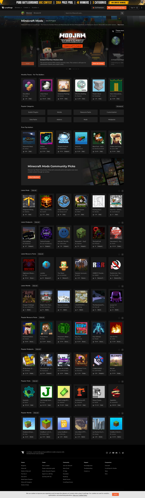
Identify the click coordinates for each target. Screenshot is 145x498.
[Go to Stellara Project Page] (46, 142)
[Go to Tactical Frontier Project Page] (46, 237)
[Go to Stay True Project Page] (81, 332)
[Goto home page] (7, 8)
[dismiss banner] (142, 3)
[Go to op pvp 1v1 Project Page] (116, 300)
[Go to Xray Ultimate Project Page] (98, 332)
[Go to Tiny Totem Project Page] (63, 269)
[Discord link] (116, 453)
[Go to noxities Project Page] (46, 269)
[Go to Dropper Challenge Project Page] (29, 300)
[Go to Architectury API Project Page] (81, 396)
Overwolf (107, 465)
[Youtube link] (113, 453)
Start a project (46, 465)
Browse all (120, 106)
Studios (34, 7)
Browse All (37, 13)
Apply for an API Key (47, 474)
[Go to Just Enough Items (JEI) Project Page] (46, 396)
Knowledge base (88, 465)
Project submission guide (48, 468)
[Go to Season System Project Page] (81, 205)
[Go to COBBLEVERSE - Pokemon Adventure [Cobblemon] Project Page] (98, 364)
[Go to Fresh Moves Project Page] (46, 332)
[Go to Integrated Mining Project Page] (29, 205)
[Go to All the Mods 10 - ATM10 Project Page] (29, 364)
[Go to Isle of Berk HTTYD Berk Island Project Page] (81, 427)
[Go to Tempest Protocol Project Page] (63, 142)
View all (34, 190)
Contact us (87, 471)
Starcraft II (24, 476)
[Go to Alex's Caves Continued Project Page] (46, 205)
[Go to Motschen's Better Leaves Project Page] (63, 332)
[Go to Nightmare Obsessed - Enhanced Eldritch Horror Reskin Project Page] (29, 269)
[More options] (141, 7)
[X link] (120, 453)
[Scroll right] (122, 191)
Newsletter (66, 474)
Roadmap (65, 476)
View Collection (94, 63)
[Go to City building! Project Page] (29, 237)
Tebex (106, 471)
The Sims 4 (24, 474)
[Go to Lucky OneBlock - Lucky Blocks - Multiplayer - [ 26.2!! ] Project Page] (63, 427)
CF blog (65, 471)
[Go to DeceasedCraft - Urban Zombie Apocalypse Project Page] (46, 364)
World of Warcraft (26, 471)
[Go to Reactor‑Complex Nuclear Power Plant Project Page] (63, 300)
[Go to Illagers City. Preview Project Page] (46, 300)
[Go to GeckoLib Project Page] (29, 396)
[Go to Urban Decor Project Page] (46, 89)
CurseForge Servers (68, 482)
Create (26, 7)
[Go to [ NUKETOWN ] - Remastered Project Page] (81, 300)
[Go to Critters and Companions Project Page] (116, 142)
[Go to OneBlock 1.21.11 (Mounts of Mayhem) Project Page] (46, 427)
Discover (29, 13)
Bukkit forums (66, 479)
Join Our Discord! (67, 465)
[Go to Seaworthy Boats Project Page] (29, 142)
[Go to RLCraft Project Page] (116, 364)
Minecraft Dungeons (26, 482)
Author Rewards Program (48, 471)
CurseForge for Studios (111, 468)
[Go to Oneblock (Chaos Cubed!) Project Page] (29, 427)
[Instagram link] (107, 453)
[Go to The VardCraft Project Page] (98, 237)
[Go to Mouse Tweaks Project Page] (98, 396)
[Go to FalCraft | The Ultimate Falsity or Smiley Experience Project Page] (63, 237)
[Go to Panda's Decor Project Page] (98, 89)
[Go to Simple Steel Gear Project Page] (63, 205)
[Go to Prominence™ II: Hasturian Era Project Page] (81, 364)
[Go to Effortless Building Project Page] (81, 89)
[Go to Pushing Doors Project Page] (98, 205)
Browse (17, 7)
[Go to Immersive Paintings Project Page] (63, 89)
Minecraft (23, 468)
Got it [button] (115, 494)
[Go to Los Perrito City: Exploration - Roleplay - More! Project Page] (98, 427)
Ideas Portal (66, 468)
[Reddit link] (123, 453)
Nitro (106, 474)
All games (23, 465)
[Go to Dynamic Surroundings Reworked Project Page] (81, 269)
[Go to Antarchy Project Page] (81, 142)
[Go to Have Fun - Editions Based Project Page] (116, 205)
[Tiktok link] (110, 453)
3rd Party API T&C (47, 476)
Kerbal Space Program (26, 479)
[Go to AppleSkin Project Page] (116, 396)
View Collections (34, 177)
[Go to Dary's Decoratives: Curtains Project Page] (116, 89)
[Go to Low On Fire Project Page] (116, 332)
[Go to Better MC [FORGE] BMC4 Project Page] (63, 364)
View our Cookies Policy (80, 495)
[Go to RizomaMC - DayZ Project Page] (81, 237)
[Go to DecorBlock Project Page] (29, 89)
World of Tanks (25, 485)
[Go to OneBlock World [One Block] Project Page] (116, 427)
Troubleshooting (88, 468)
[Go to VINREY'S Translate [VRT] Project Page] (98, 269)
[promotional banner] (72, 2)
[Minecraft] (23, 13)
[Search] (122, 13)
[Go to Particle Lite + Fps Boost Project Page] (116, 269)
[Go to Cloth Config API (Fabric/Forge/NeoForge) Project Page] (63, 396)
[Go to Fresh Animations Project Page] (29, 332)
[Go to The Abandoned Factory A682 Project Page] (98, 300)
